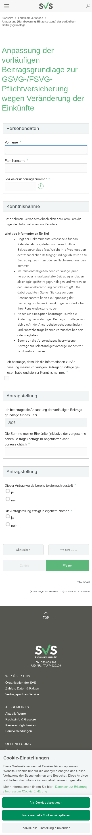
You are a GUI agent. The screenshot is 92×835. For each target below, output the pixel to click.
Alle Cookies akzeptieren (46, 802)
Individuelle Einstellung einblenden (46, 828)
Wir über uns (17, 676)
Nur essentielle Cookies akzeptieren (46, 815)
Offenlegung (18, 744)
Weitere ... (67, 550)
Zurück (24, 565)
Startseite (7, 18)
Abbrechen (23, 550)
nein (14, 500)
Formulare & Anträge (30, 18)
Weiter (67, 565)
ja (12, 492)
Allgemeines (17, 707)
